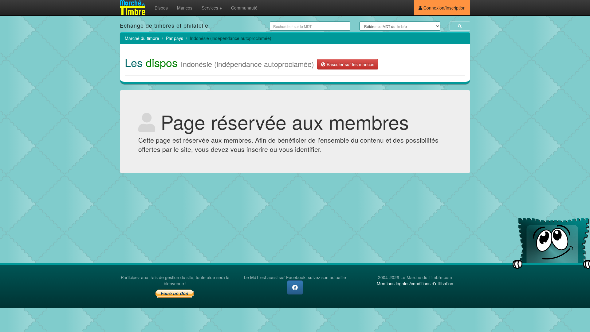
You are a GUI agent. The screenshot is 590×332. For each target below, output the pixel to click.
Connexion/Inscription (444, 8)
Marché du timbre (142, 38)
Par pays (174, 38)
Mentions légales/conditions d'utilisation (415, 283)
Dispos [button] (161, 8)
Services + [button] (212, 8)
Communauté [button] (244, 8)
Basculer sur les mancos (349, 64)
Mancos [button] (184, 8)
